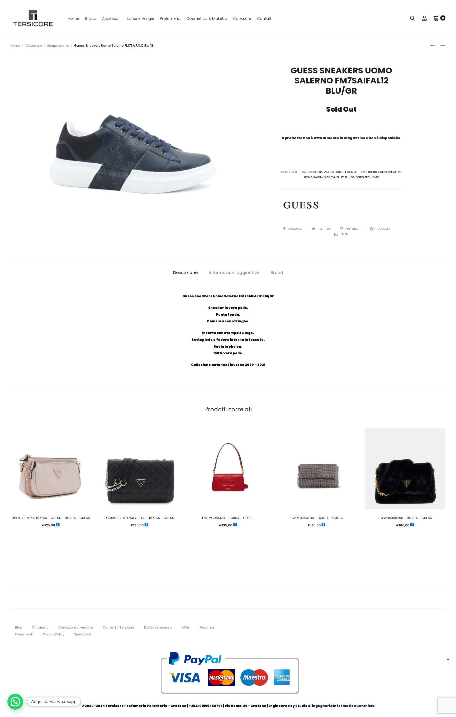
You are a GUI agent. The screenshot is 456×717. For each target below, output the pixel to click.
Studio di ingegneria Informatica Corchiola (334, 706)
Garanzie (207, 627)
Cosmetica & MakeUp (206, 18)
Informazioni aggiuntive (234, 273)
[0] (436, 18)
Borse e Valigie (140, 18)
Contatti (264, 18)
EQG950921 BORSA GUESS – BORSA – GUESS (139, 518)
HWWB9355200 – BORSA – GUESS (405, 518)
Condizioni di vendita (75, 627)
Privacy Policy (53, 634)
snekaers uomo (367, 177)
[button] (15, 702)
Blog (18, 627)
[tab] (185, 272)
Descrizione (185, 273)
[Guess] (300, 205)
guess (372, 172)
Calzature (242, 18)
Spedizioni (82, 634)
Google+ (383, 229)
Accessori (111, 18)
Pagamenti (24, 634)
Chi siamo (40, 627)
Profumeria (170, 18)
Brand (90, 18)
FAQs (186, 627)
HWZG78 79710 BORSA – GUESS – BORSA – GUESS (51, 518)
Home (73, 18)
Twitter (324, 229)
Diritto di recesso (158, 627)
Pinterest (353, 229)
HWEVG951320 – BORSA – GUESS (228, 518)
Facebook (295, 229)
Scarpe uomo (58, 45)
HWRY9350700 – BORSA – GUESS (317, 518)
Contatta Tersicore (118, 627)
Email (344, 234)
